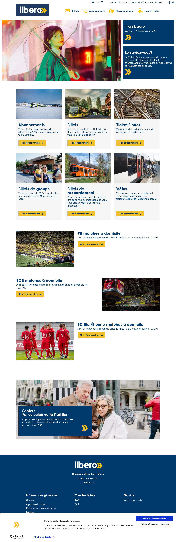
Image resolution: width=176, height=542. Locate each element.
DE (98, 2)
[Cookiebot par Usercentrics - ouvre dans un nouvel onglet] (16, 537)
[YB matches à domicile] (45, 248)
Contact (113, 2)
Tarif (77, 504)
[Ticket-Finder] (137, 103)
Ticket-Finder (151, 11)
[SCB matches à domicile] (131, 294)
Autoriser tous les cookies (154, 518)
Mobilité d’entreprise (147, 2)
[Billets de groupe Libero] (39, 167)
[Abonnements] (39, 104)
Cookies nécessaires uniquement (154, 524)
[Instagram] (173, 2)
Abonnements (97, 11)
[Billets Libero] (88, 103)
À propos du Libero (127, 2)
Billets (75, 11)
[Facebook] (170, 2)
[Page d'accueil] (32, 9)
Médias (30, 512)
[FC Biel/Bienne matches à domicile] (45, 341)
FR (101, 2)
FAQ (161, 2)
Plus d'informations (31, 143)
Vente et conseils (133, 500)
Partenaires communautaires (41, 508)
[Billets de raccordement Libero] (88, 167)
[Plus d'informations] (128, 37)
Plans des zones (125, 11)
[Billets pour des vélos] (137, 167)
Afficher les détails (42, 537)
